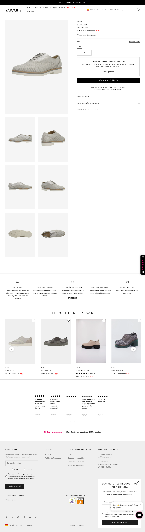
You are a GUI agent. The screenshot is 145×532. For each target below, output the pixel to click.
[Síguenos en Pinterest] (24, 517)
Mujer (16, 469)
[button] (70, 421)
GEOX (79, 22)
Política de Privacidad (53, 458)
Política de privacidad (112, 516)
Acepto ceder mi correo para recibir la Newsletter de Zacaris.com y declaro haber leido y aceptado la (121, 514)
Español (112, 10)
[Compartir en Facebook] (89, 110)
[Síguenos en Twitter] (12, 517)
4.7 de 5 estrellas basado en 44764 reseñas (83, 432)
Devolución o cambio (76, 458)
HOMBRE (37, 8)
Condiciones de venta (76, 462)
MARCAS (54, 8)
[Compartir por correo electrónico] (98, 110)
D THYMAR (10, 371)
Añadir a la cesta (108, 80)
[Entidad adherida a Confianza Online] (76, 501)
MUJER (29, 8)
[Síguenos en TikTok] (36, 517)
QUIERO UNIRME (119, 522)
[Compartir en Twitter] (92, 110)
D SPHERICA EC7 (83, 371)
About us (48, 454)
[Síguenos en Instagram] (18, 517)
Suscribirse (15, 486)
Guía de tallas (134, 42)
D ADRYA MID (117, 370)
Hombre (29, 469)
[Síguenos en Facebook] (6, 517)
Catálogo (30, 11)
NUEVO (62, 8)
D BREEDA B (46, 371)
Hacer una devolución (76, 465)
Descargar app (108, 72)
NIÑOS (45, 8)
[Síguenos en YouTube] (30, 517)
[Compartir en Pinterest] (95, 110)
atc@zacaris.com (104, 457)
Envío (70, 454)
